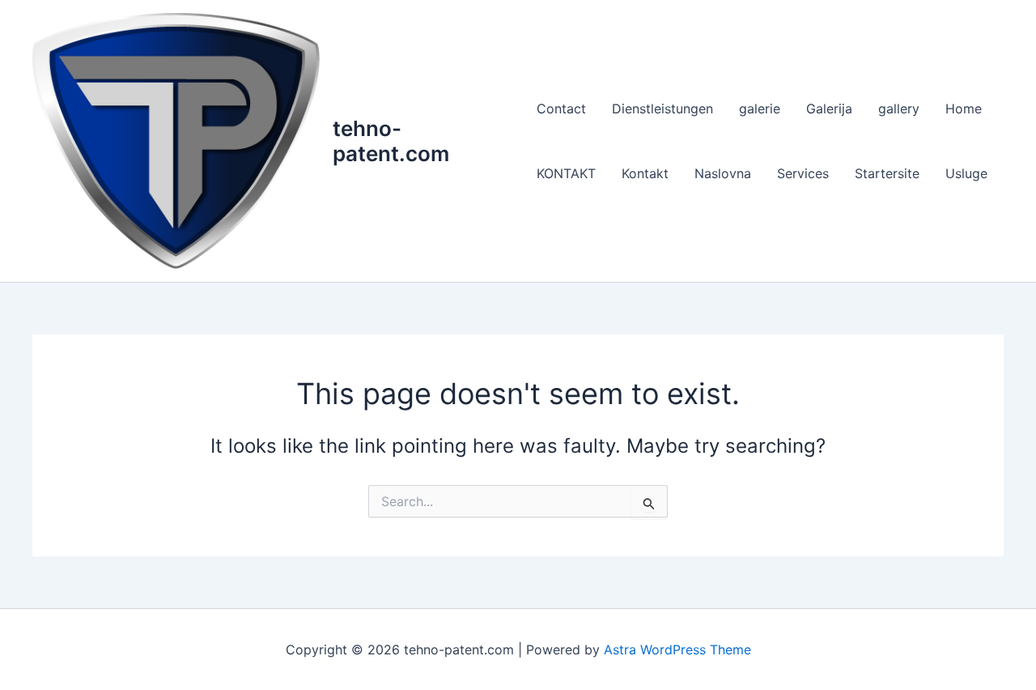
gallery (898, 108)
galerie (759, 108)
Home (963, 108)
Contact (561, 108)
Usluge (966, 173)
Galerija (829, 108)
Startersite (887, 173)
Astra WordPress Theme (677, 649)
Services (803, 173)
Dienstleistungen (662, 108)
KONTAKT (566, 173)
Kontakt (645, 173)
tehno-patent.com (391, 141)
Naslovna (722, 173)
